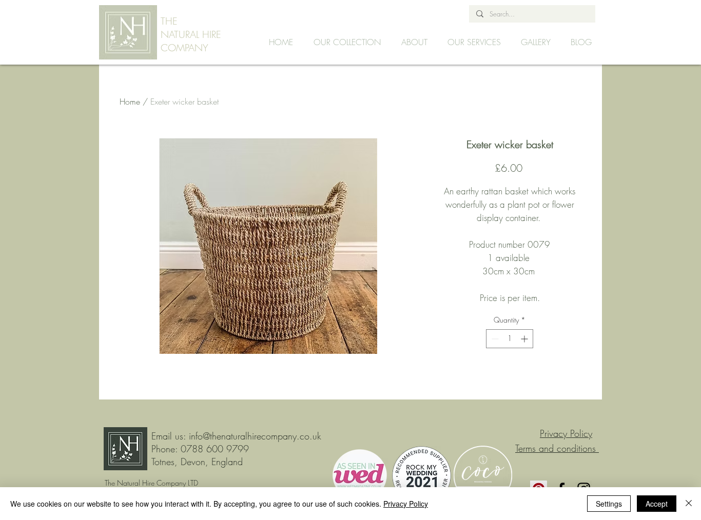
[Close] (689, 503)
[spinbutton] (509, 339)
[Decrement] (494, 339)
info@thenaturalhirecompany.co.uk (255, 436)
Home (130, 101)
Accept (657, 503)
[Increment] (525, 339)
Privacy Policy (405, 503)
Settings (609, 503)
